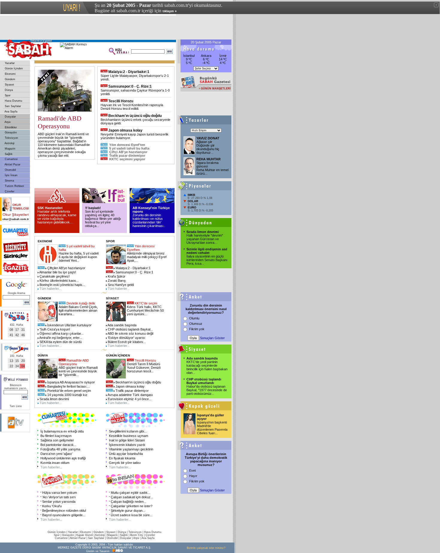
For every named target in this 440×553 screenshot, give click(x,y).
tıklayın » (170, 11)
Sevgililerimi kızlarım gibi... (128, 431)
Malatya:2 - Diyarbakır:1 (128, 72)
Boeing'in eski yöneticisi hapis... (62, 285)
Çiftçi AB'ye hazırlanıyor (128, 152)
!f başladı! (93, 208)
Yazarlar (9, 63)
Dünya (8, 90)
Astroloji (9, 143)
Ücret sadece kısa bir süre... (131, 515)
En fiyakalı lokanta (122, 458)
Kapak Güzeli (84, 535)
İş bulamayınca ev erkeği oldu (62, 431)
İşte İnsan (10, 175)
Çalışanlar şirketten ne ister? (131, 506)
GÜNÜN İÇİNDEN (118, 355)
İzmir (223, 55)
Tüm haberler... (50, 288)
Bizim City (136, 535)
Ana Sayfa (10, 111)
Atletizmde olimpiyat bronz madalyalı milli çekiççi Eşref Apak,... (146, 257)
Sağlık (8, 154)
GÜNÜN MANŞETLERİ (216, 88)
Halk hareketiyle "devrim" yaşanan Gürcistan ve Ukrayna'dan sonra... (204, 239)
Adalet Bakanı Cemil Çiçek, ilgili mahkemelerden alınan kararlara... (78, 310)
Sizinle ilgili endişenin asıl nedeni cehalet (206, 251)
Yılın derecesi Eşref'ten (127, 145)
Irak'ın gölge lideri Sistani (127, 440)
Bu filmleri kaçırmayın (56, 436)
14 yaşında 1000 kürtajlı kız (66, 395)
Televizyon (11, 137)
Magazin (9, 148)
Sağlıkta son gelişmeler (57, 440)
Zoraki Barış (116, 280)
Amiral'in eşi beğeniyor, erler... (60, 337)
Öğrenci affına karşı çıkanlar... (61, 333)
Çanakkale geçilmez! (54, 276)
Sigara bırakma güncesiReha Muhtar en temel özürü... (212, 168)
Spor (7, 95)
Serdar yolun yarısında (58, 501)
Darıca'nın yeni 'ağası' (56, 453)
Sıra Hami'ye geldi (120, 285)
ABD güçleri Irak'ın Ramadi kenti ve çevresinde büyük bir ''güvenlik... (78, 371)
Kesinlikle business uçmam (128, 436)
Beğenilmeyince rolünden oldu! (64, 510)
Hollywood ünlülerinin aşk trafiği (63, 458)
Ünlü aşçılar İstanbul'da (126, 453)
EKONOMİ (45, 241)
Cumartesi (11, 159)
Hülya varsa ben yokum (59, 492)
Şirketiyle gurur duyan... (128, 510)
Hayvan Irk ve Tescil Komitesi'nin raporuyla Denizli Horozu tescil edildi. (132, 106)
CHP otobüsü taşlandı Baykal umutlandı (203, 381)
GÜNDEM (44, 298)
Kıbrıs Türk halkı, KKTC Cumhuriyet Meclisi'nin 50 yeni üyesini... (145, 310)
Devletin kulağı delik (80, 303)
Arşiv (7, 122)
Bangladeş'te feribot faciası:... (68, 386)
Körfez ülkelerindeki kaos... (59, 280)
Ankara (206, 55)
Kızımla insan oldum (54, 462)
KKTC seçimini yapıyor (127, 159)
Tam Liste (16, 406)
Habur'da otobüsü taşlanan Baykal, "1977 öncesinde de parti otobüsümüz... (206, 390)
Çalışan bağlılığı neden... (128, 501)
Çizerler (9, 191)
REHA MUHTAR (208, 159)
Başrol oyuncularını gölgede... (63, 515)
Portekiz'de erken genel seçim (68, 390)
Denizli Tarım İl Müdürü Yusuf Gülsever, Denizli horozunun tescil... (143, 367)
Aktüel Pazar (12, 164)
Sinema (9, 180)
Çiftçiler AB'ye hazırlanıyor (65, 268)
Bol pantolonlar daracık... (58, 445)
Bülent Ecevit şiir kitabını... (126, 342)
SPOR (110, 241)
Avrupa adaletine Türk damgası (130, 395)
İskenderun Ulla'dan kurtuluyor (69, 325)
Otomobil (10, 169)
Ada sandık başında (202, 358)
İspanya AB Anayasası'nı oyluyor (70, 382)
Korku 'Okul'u (52, 506)
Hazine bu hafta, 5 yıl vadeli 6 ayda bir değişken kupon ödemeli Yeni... (78, 257)
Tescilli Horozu (120, 101)
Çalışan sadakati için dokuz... (132, 497)
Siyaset (9, 84)
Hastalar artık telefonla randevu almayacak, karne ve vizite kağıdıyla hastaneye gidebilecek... (56, 217)
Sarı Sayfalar (12, 106)
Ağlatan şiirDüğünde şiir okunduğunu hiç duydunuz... (207, 147)
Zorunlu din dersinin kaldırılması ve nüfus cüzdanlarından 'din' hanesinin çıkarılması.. (149, 220)
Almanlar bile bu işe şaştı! (57, 272)
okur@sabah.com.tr (15, 219)
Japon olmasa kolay (125, 130)
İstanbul (189, 55)
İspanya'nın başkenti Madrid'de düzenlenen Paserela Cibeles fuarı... (212, 428)
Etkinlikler (10, 127)
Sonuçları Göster (212, 338)
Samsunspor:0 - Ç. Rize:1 (130, 86)
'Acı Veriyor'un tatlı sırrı (59, 497)
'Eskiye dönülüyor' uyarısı (126, 337)
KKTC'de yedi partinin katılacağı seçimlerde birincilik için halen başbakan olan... (206, 367)
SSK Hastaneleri (50, 208)
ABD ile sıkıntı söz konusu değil (130, 333)
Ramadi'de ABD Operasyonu (74, 362)
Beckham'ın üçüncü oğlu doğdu (135, 116)
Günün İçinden (13, 68)
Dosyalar (10, 116)
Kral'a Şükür (116, 276)
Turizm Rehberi (14, 186)
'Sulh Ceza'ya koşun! (54, 329)
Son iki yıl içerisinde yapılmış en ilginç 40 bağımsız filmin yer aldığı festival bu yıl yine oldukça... (103, 219)
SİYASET (112, 298)
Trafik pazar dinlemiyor (127, 155)
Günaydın (10, 132)
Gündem (9, 79)
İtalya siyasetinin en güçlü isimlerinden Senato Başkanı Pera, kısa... (206, 260)
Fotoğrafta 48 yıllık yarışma (60, 449)
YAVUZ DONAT (207, 138)
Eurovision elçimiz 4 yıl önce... (129, 399)
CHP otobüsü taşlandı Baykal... (130, 329)
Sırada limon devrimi (202, 232)
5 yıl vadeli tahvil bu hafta (129, 148)
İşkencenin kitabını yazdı (127, 445)
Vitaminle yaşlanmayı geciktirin (131, 449)
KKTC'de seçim (146, 303)
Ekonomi (10, 73)
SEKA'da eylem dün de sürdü (60, 342)
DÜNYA (43, 355)
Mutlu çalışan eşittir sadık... (130, 492)
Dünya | (123, 532)
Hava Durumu (13, 100)
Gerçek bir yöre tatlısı (125, 462)
